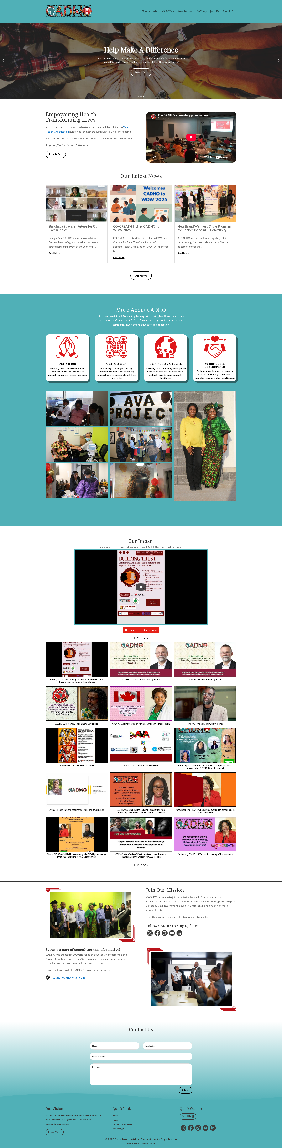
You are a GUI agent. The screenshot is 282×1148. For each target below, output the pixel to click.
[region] (141, 61)
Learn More (54, 1132)
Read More (54, 253)
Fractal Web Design (146, 1143)
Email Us (186, 1116)
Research (117, 1120)
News (115, 1115)
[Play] (141, 587)
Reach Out (229, 11)
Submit (185, 1090)
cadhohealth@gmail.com (68, 977)
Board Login (118, 1129)
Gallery (202, 11)
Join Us (214, 11)
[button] (3, 60)
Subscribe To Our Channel (142, 629)
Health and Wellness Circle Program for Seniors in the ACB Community (204, 228)
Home (146, 11)
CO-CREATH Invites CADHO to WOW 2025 (136, 228)
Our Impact (186, 11)
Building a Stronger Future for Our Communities (74, 228)
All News (141, 275)
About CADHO (162, 11)
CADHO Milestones (122, 1124)
